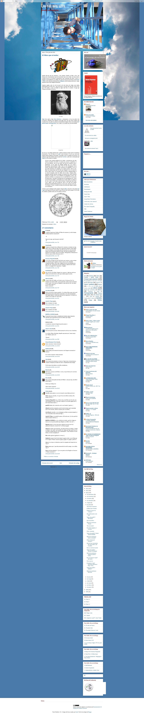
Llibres (54, 224)
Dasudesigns (87, 189)
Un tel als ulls (53, 6)
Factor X (88, 104)
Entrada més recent (47, 463)
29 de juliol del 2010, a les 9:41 (52, 326)
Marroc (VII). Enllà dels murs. (92, 342)
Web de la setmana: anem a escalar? (91, 537)
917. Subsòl (87, 615)
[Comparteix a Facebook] (65, 222)
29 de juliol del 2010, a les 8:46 (52, 319)
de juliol (89, 504)
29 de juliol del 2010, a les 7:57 (52, 275)
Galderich (48, 348)
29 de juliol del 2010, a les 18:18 (53, 375)
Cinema (91, 276)
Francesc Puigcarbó (50, 258)
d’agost (89, 502)
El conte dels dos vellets (90, 135)
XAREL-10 (88, 413)
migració (87, 455)
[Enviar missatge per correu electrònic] (57, 222)
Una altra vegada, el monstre (91, 528)
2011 (87, 490)
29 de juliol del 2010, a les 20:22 (53, 388)
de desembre (90, 494)
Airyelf (76, 712)
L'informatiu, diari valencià (90, 201)
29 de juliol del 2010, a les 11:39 (52, 367)
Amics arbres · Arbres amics (93, 320)
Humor (100, 284)
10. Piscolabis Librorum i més (91, 630)
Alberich (47, 278)
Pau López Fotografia (89, 206)
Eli (46, 230)
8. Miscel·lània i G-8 (89, 640)
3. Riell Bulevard (88, 665)
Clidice (49, 222)
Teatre (91, 296)
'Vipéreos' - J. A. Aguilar (91, 409)
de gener (89, 587)
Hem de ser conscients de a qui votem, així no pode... (92, 544)
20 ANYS (88, 349)
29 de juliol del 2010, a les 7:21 (52, 242)
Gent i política (89, 284)
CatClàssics (87, 186)
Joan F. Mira (87, 196)
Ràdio (88, 294)
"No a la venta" (90, 525)
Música (100, 289)
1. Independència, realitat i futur (91, 670)
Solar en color (89, 367)
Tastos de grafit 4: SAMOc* (91, 568)
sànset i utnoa (49, 328)
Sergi (47, 245)
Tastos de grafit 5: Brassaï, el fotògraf (92, 550)
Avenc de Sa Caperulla (91, 398)
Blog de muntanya (90, 397)
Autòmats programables (91, 336)
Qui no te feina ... (91, 520)
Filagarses (98, 282)
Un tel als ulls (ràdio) (91, 120)
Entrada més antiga (74, 463)
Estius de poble (90, 114)
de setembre (90, 500)
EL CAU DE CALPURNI (91, 359)
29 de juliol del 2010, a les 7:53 (52, 267)
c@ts (91, 141)
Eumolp (88, 441)
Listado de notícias (88, 204)
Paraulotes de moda (93, 291)
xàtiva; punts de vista (91, 309)
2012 (87, 488)
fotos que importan (91, 365)
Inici (61, 463)
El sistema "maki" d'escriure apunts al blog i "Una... (92, 564)
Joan (47, 359)
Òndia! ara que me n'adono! (91, 511)
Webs (100, 300)
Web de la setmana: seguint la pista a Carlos (91, 554)
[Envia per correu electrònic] (60, 222)
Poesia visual (89, 384)
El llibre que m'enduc (92, 508)
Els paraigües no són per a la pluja (93, 280)
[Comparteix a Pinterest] (66, 222)
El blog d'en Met (88, 191)
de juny (89, 576)
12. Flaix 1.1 (87, 604)
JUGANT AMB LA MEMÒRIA (92, 449)
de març (89, 583)
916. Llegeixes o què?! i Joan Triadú (92, 618)
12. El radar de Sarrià (89, 625)
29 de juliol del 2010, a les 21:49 (53, 453)
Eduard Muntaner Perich (51, 342)
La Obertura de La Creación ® (92, 354)
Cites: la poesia (90, 531)
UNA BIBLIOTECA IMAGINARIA (90, 447)
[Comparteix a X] (63, 222)
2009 (87, 589)
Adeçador (88, 442)
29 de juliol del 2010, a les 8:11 (52, 298)
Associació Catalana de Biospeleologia (92, 427)
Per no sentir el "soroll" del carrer (92, 558)
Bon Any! (93, 105)
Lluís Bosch (48, 290)
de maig (89, 579)
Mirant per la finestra (89, 289)
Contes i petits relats (91, 277)
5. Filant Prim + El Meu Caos (91, 654)
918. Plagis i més (88, 613)
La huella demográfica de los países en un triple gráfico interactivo (92, 330)
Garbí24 (47, 270)
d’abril (88, 581)
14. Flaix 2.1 (87, 599)
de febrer (89, 585)
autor (44, 158)
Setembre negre (89, 393)
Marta (47, 370)
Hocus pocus (90, 561)
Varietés (99, 298)
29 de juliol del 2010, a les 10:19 (53, 345)
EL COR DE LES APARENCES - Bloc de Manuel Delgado (93, 435)
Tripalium (86, 298)
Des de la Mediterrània (91, 335)
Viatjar (90, 300)
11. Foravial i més (88, 628)
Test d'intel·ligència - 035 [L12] (92, 415)
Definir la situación (90, 436)
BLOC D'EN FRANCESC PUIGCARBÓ (92, 347)
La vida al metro (90, 286)
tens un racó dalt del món (92, 402)
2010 (87, 492)
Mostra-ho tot (99, 464)
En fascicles (89, 282)
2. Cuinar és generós (89, 667)
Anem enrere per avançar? (91, 540)
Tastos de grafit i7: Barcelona (91, 518)
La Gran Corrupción (91, 419)
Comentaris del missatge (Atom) (64, 466)
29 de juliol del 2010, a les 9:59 (52, 339)
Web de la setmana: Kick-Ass (91, 571)
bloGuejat (88, 460)
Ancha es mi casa (90, 353)
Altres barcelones (88, 181)
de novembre (90, 496)
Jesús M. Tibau (49, 301)
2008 (87, 591)
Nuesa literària (89, 341)
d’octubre (89, 498)
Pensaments (88, 293)
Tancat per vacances (92, 506)
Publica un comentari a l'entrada (51, 456)
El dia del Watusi (89, 461)
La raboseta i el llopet (90, 116)
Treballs (97, 296)
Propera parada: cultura (92, 408)
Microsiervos (89, 327)
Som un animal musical (92, 547)
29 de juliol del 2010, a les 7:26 (52, 255)
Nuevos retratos (89, 373)
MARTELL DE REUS (50, 314)
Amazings (86, 184)
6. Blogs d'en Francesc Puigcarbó (92, 651)
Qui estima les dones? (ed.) (91, 148)
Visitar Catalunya (88, 211)
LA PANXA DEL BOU (91, 378)
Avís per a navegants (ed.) (91, 138)
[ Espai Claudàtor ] (90, 315)
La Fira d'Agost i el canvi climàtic (93, 310)
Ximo (47, 377)
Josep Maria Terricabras (90, 199)
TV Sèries (92, 298)
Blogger (89, 712)
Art (85, 276)
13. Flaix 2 (86, 601)
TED (85, 209)
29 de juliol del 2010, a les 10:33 (53, 356)
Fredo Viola (87, 194)
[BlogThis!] (62, 222)
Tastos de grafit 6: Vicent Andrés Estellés (92, 534)
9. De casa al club (88, 638)
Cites (97, 276)
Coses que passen (91, 279)
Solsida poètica (89, 316)
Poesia (100, 293)
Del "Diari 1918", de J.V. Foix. (92, 404)
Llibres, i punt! (89, 391)
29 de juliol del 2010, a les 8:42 (52, 304)
